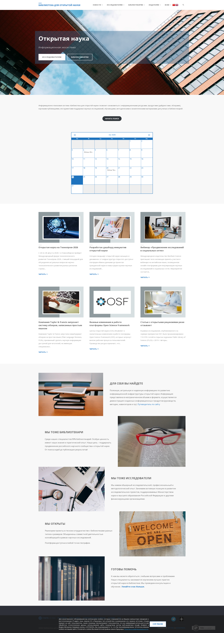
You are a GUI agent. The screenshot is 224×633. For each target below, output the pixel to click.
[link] (183, 5)
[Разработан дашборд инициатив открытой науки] (112, 227)
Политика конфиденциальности (136, 629)
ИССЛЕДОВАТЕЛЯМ (51, 57)
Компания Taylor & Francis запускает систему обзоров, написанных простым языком (60, 325)
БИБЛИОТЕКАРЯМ (80, 57)
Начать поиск (112, 118)
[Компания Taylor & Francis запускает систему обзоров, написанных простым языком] (61, 302)
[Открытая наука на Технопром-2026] (61, 227)
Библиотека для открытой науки (59, 5)
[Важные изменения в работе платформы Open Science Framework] (112, 302)
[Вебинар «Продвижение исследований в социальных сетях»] (163, 227)
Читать (43, 274)
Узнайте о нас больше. (133, 586)
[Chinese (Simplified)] (173, 5)
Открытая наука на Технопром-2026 (58, 247)
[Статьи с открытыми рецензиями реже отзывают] (163, 302)
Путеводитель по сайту (149, 404)
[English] (176, 5)
